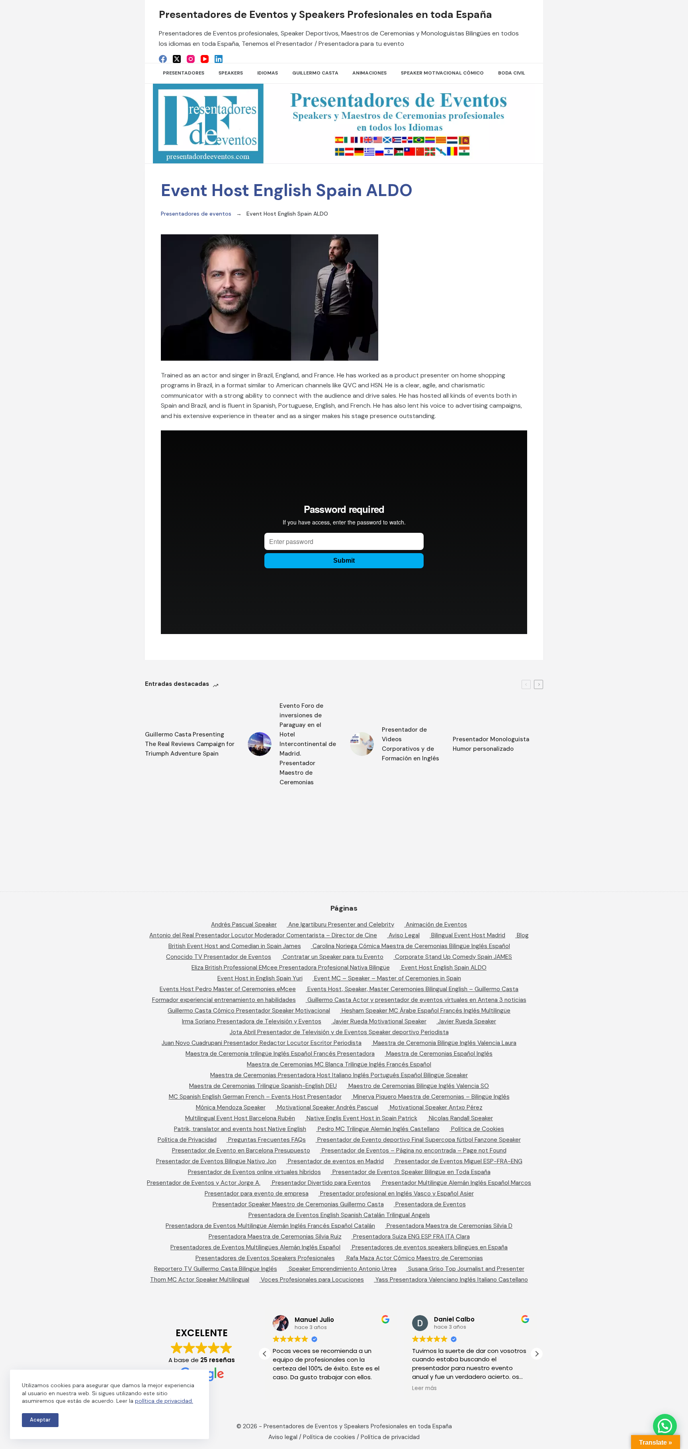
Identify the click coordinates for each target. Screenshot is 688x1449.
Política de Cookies (477, 1129)
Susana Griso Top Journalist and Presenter (466, 1269)
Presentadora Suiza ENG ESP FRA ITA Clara (411, 1237)
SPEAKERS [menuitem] (231, 73)
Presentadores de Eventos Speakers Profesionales (265, 1258)
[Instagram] (191, 59)
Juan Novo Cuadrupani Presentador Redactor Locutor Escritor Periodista (262, 1043)
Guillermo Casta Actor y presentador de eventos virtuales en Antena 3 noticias (416, 1000)
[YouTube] (205, 59)
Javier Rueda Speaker (467, 1021)
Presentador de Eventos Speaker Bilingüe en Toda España (411, 1172)
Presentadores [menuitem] (183, 73)
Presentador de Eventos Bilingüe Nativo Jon (216, 1161)
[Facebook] (163, 59)
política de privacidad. (164, 1400)
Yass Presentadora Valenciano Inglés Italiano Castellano (451, 1280)
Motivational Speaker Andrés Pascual (327, 1107)
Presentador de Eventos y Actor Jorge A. (203, 1183)
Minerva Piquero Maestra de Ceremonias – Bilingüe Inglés (431, 1097)
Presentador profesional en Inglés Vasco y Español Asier (397, 1194)
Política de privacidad (390, 1437)
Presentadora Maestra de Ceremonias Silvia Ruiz (275, 1237)
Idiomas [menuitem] (267, 73)
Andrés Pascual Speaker (244, 925)
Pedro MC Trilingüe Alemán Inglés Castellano (379, 1129)
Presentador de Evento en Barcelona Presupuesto (241, 1150)
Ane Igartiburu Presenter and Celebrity (341, 925)
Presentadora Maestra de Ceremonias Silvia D (449, 1226)
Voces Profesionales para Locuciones (312, 1280)
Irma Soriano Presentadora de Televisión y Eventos (251, 1021)
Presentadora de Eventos (430, 1204)
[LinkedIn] (219, 59)
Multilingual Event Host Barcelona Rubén (240, 1118)
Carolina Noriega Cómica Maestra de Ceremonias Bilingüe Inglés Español (411, 946)
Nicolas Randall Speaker (461, 1118)
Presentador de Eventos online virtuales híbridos (254, 1172)
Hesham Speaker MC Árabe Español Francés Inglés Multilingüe (426, 1011)
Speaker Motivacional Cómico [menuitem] (442, 73)
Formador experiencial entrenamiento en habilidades (224, 1000)
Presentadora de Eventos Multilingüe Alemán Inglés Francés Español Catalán (270, 1226)
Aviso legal (282, 1437)
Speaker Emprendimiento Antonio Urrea (343, 1269)
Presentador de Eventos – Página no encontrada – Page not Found (414, 1150)
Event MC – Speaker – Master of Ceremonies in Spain (387, 978)
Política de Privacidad (187, 1140)
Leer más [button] (424, 1388)
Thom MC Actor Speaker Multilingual (199, 1280)
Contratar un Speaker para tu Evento (333, 957)
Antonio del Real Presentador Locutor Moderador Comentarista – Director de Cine (263, 935)
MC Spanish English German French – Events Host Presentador (255, 1097)
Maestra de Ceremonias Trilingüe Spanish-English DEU (263, 1086)
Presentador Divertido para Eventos (321, 1183)
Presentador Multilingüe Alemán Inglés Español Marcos (456, 1183)
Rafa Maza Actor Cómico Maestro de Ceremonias (414, 1258)
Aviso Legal (404, 935)
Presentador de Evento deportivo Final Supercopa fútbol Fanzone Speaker (419, 1140)
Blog (523, 935)
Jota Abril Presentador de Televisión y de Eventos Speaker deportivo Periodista (339, 1032)
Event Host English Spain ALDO (444, 968)
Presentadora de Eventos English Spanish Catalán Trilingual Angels (339, 1215)
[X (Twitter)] (177, 59)
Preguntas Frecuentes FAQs (267, 1140)
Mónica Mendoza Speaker (231, 1107)
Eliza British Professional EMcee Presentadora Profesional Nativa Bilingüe (291, 968)
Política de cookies (329, 1437)
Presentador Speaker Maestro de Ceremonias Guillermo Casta (298, 1204)
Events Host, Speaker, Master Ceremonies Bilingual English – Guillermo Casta (412, 989)
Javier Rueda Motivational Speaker (379, 1021)
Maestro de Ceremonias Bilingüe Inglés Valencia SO (418, 1086)
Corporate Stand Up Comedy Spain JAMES (453, 957)
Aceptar (40, 1419)
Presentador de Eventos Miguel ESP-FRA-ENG (458, 1161)
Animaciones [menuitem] (369, 73)
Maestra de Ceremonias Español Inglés (439, 1054)
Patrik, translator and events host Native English (240, 1129)
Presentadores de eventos (196, 213)
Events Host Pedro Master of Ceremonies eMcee (228, 989)
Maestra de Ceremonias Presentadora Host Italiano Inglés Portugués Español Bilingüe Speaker (339, 1075)
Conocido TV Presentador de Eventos (218, 957)
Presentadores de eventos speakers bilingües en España (430, 1247)
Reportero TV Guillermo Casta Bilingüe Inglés (215, 1269)
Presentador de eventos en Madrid (336, 1161)
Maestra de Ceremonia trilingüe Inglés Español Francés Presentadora (280, 1054)
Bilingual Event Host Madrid (468, 935)
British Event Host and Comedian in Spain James (234, 946)
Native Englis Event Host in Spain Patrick (362, 1118)
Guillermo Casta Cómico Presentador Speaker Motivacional (249, 1011)
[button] (537, 1354)
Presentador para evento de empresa (257, 1194)
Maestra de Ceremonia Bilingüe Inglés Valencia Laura (444, 1043)
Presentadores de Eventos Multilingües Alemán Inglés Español (255, 1247)
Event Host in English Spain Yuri (260, 978)
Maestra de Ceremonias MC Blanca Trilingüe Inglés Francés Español (339, 1064)
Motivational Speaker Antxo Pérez (436, 1107)
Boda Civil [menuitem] (511, 73)
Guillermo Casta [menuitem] (315, 73)
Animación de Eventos (436, 925)
